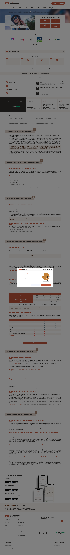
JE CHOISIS (35, 285)
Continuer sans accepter (47, 270)
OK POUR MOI (46, 285)
